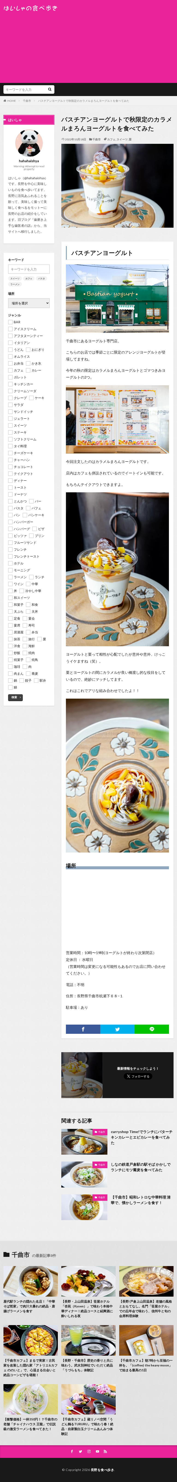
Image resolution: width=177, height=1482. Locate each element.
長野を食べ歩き (102, 1470)
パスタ (41, 278)
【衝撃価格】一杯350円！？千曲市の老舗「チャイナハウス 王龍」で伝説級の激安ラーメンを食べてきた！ (30, 1424)
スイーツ (122, 139)
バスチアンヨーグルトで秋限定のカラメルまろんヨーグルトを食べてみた (83, 100)
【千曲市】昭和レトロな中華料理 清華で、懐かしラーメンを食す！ (141, 1200)
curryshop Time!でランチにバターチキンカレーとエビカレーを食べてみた (142, 1137)
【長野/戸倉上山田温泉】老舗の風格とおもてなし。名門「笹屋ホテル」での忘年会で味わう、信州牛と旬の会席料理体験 (145, 1308)
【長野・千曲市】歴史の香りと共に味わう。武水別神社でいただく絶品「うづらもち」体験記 (87, 1365)
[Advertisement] (88, 46)
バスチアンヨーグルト (102, 252)
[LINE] (152, 1029)
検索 (14, 697)
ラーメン (15, 284)
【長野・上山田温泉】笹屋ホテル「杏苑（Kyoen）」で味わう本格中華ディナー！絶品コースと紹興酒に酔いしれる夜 (87, 1308)
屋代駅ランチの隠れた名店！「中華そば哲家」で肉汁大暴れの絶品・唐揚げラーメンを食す (29, 1306)
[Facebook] (83, 1029)
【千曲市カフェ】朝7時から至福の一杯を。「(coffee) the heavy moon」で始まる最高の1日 (146, 1365)
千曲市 (27, 100)
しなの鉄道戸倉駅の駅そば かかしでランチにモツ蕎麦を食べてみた (141, 1167)
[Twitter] (117, 1029)
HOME (11, 100)
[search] (49, 89)
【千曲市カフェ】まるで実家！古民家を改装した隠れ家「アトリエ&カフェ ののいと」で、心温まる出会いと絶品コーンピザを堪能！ (30, 1367)
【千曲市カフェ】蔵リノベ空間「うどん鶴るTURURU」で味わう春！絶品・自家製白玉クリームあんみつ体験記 (87, 1426)
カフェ (111, 139)
